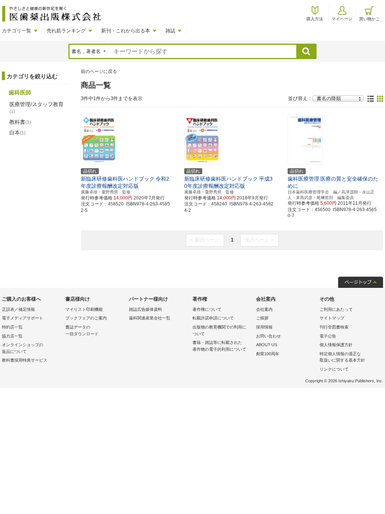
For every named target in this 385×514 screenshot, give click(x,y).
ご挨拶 (262, 318)
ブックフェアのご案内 (86, 318)
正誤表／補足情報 (18, 309)
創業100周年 (267, 353)
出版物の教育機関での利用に (219, 330)
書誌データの (82, 330)
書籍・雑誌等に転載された (219, 345)
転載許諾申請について (213, 318)
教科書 (20, 122)
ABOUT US (266, 344)
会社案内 (264, 309)
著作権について (206, 309)
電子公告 (328, 336)
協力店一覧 (12, 336)
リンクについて (334, 369)
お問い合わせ (268, 336)
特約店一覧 (12, 327)
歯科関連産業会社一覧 (149, 318)
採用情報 (264, 327)
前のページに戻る (99, 71)
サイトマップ (332, 318)
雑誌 (170, 30)
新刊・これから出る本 (125, 30)
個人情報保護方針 (336, 344)
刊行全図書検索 (334, 327)
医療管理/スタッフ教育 (36, 107)
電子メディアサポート (22, 318)
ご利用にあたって (336, 309)
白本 (17, 132)
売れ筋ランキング (66, 30)
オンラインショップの (22, 348)
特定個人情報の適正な (342, 357)
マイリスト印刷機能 (84, 309)
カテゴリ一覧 (16, 30)
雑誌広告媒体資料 (145, 309)
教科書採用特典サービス (24, 360)
